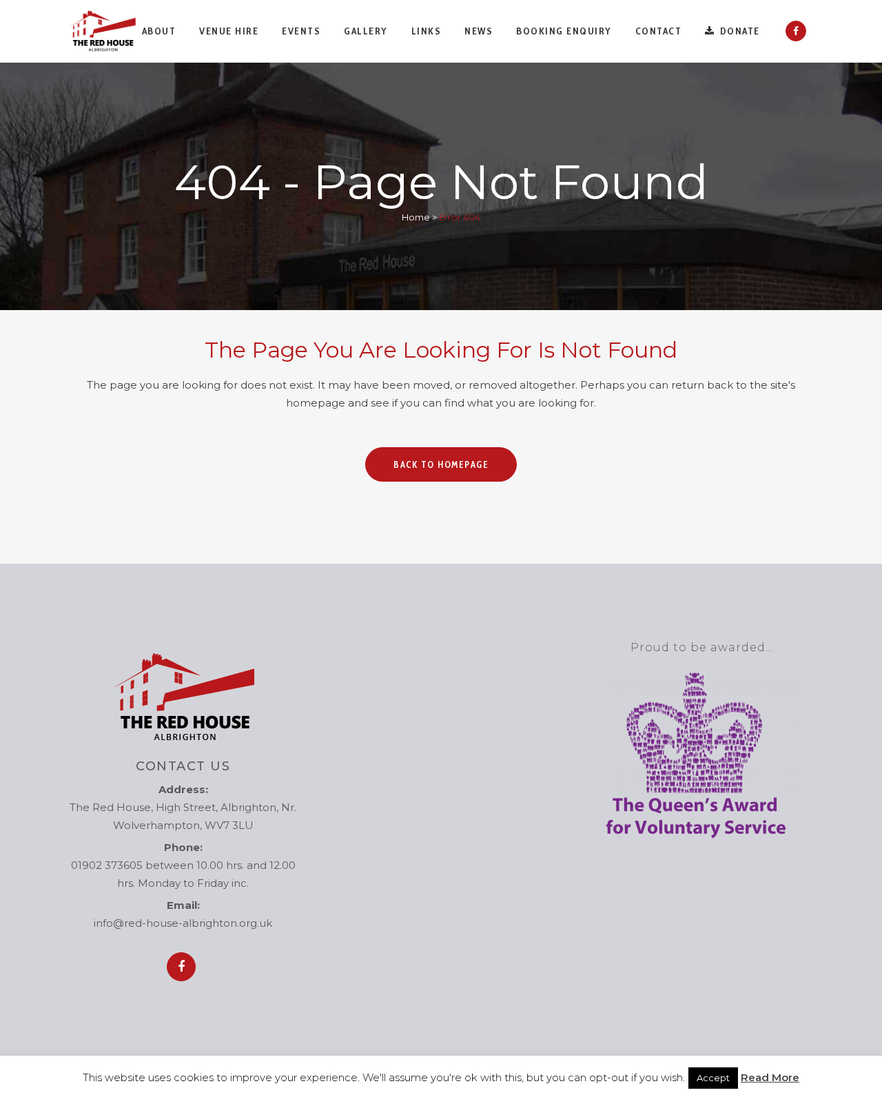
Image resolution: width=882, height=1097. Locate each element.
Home (416, 217)
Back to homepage (441, 464)
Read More (770, 1077)
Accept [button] (713, 1077)
